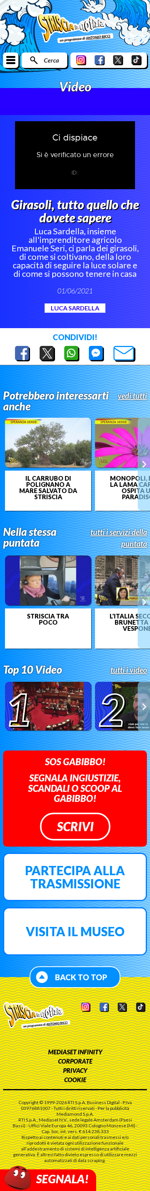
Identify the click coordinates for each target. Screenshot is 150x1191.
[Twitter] (118, 60)
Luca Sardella (75, 308)
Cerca (51, 60)
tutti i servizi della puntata (118, 537)
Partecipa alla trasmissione (75, 877)
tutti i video (128, 669)
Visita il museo (75, 931)
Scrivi (75, 826)
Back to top (81, 977)
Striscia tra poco (48, 619)
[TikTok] (137, 60)
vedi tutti (132, 395)
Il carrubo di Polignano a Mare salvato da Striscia (48, 487)
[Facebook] (100, 60)
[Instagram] (81, 60)
